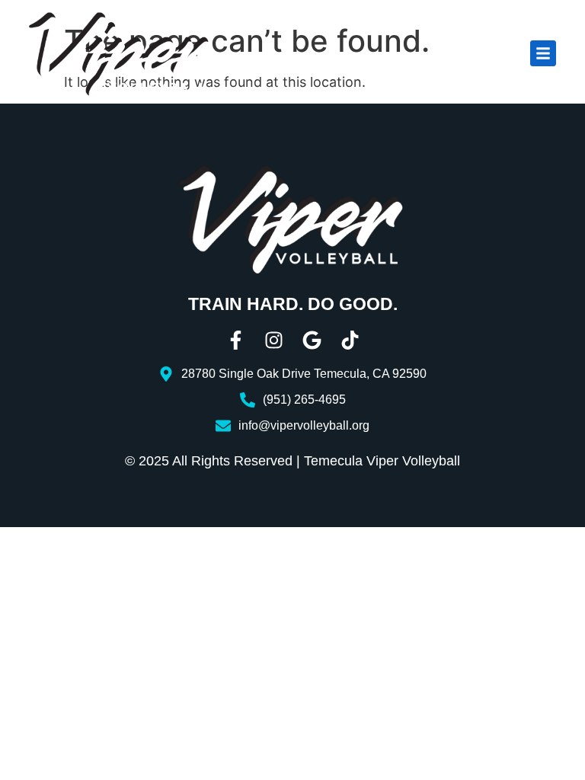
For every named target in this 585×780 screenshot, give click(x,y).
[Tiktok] (350, 340)
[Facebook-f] (235, 340)
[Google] (311, 340)
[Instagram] (273, 340)
